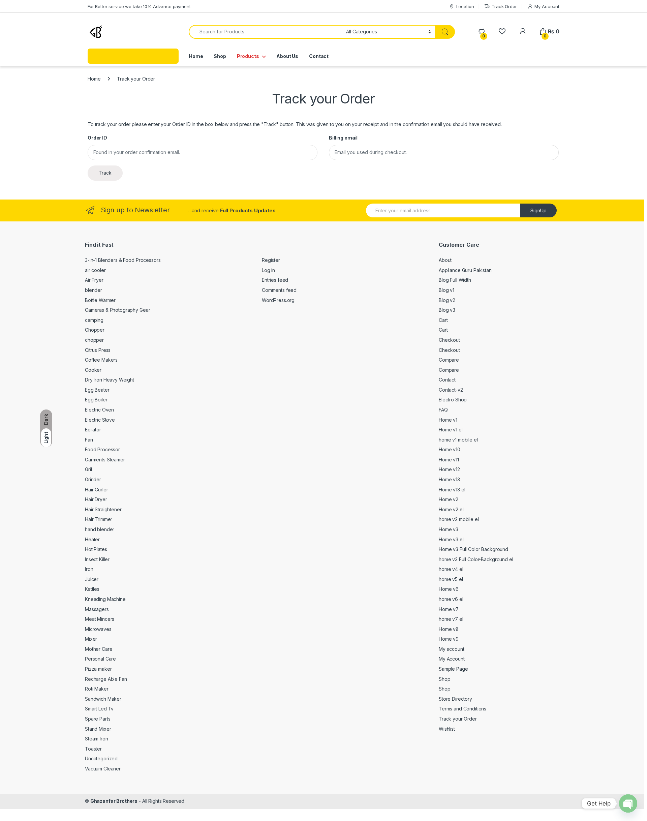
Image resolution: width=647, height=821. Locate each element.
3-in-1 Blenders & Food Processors (122, 260)
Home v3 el (451, 539)
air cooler (95, 270)
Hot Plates (96, 549)
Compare (449, 360)
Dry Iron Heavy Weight (109, 380)
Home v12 (449, 469)
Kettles (92, 589)
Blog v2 (447, 300)
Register (271, 260)
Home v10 (449, 449)
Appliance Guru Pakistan (465, 270)
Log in (268, 270)
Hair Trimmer (98, 519)
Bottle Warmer (100, 300)
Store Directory (455, 699)
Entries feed (275, 280)
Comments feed (279, 290)
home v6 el (451, 599)
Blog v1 (446, 290)
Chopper (94, 330)
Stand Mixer (98, 729)
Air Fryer (94, 280)
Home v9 (449, 639)
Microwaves (98, 629)
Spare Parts (97, 719)
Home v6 (449, 589)
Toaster (93, 749)
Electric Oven (99, 410)
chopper (94, 340)
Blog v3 (447, 310)
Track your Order (458, 719)
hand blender (99, 529)
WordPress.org (278, 300)
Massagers (97, 609)
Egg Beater (97, 390)
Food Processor (102, 449)
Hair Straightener (103, 509)
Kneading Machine (105, 599)
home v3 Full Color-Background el (476, 559)
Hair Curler (96, 489)
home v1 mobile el (458, 440)
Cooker (93, 370)
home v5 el (451, 579)
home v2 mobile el (459, 519)
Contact (319, 56)
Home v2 (448, 499)
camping (94, 320)
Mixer (91, 639)
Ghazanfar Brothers (113, 801)
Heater (92, 539)
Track (105, 173)
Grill (89, 469)
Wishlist (447, 729)
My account (451, 649)
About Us (287, 56)
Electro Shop (453, 399)
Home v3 (448, 529)
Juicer (91, 579)
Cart (443, 320)
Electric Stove (100, 420)
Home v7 (449, 609)
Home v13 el (452, 489)
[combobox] (265, 32)
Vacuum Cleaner (103, 768)
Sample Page (453, 669)
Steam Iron (96, 738)
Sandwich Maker (103, 699)
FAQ (443, 410)
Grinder (93, 479)
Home (196, 56)
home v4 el (451, 569)
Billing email (343, 138)
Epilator (93, 429)
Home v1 (448, 420)
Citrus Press (98, 350)
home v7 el (451, 619)
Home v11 (449, 459)
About (445, 260)
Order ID (97, 138)
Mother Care (98, 649)
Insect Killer (97, 559)
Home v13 (449, 479)
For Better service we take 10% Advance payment (139, 6)
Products (248, 56)
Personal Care (100, 659)
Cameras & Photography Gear (117, 310)
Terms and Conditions (462, 708)
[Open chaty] (628, 803)
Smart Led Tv (99, 708)
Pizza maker (98, 669)
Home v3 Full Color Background (473, 549)
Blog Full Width (455, 280)
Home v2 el (451, 509)
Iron (89, 569)
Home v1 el (451, 429)
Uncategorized (101, 758)
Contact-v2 (451, 390)
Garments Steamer (105, 459)
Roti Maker (97, 689)
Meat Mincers (99, 619)
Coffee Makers (101, 360)
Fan (89, 440)
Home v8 (449, 629)
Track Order (504, 6)
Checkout (449, 340)
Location (465, 6)
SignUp (538, 210)
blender (93, 290)
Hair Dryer (96, 499)
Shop (220, 56)
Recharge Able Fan (106, 679)
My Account (546, 6)
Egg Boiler (96, 399)
